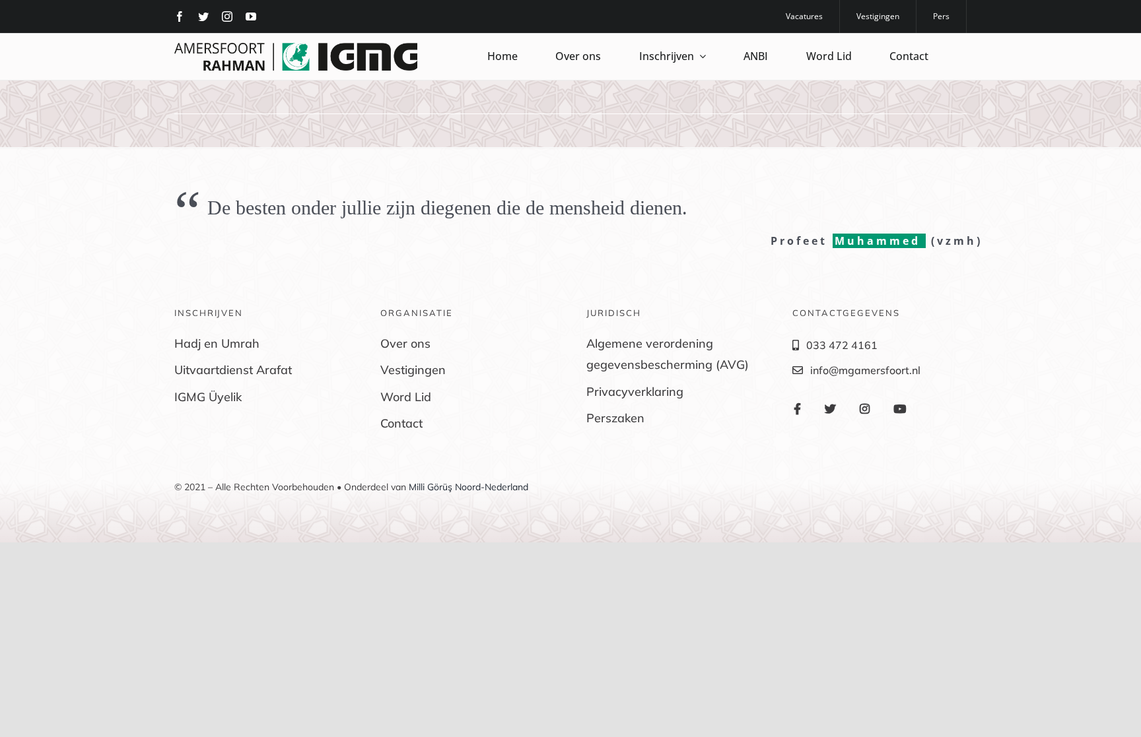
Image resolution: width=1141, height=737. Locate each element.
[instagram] (227, 16)
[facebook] (179, 16)
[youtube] (251, 16)
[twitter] (203, 16)
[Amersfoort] (295, 48)
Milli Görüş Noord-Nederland (468, 487)
